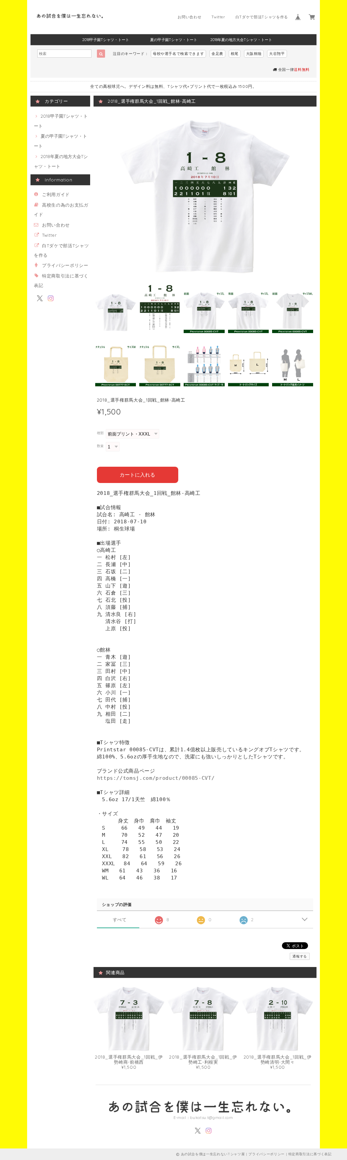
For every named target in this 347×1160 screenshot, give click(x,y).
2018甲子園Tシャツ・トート (105, 39)
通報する (299, 956)
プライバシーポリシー (65, 265)
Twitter (218, 17)
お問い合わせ (189, 17)
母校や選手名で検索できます (178, 53)
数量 (100, 446)
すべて (120, 919)
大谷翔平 (277, 53)
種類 (100, 433)
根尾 (235, 53)
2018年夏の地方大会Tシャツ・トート (241, 39)
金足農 (217, 53)
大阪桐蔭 (254, 53)
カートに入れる (137, 474)
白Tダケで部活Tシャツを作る (262, 17)
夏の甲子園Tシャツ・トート (173, 39)
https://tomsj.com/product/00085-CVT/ (156, 778)
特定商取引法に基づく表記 (310, 1154)
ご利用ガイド (56, 194)
